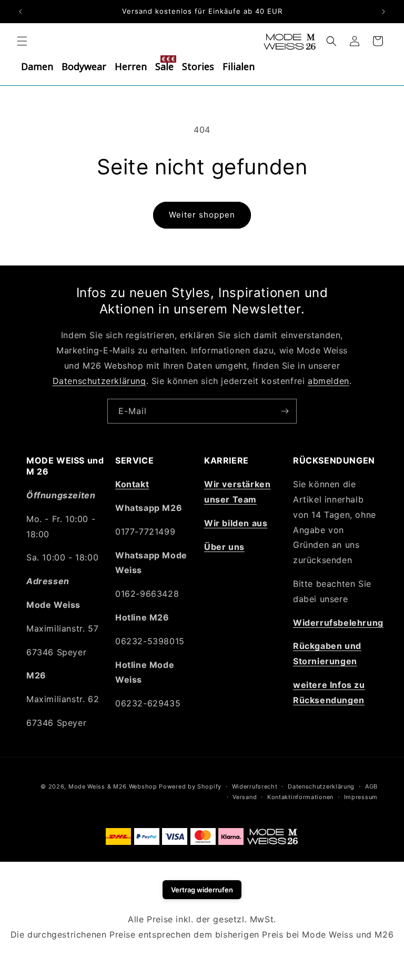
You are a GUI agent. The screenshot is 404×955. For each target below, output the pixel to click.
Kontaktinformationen (300, 797)
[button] (22, 41)
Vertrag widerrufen (202, 889)
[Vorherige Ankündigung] (20, 11)
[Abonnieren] (284, 411)
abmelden (328, 381)
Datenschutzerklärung (99, 381)
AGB (371, 786)
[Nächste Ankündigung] (383, 11)
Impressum (361, 797)
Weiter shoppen (202, 215)
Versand (245, 797)
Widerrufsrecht (255, 786)
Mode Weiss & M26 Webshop (112, 786)
